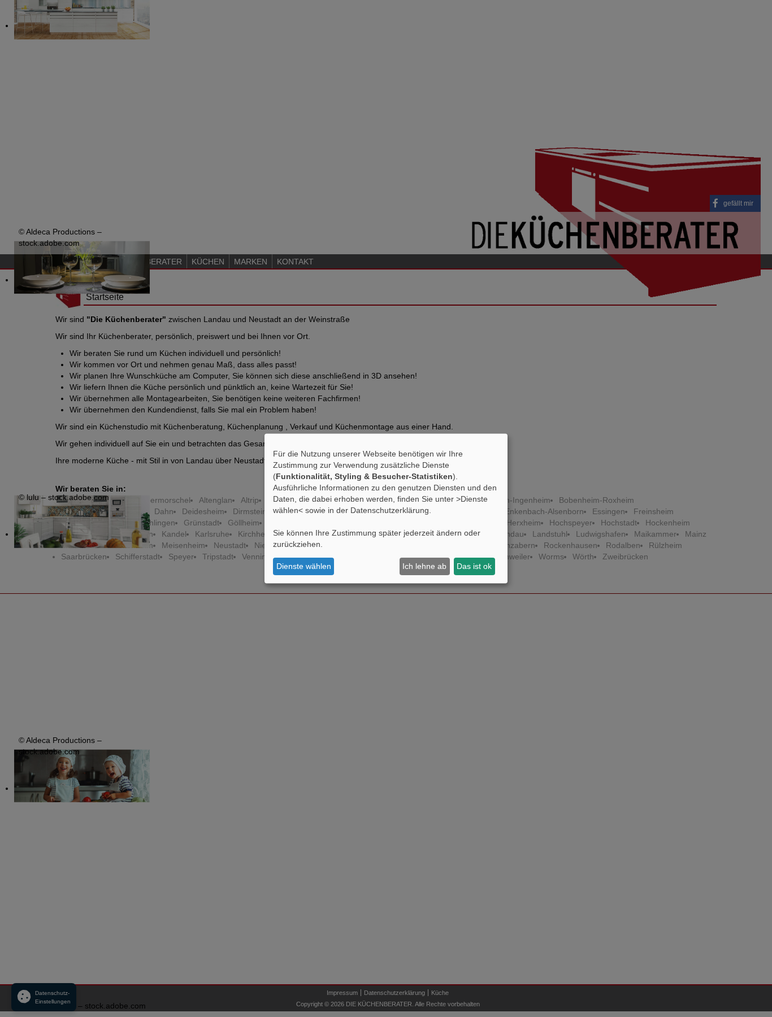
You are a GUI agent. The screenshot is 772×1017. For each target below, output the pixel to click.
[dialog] (386, 509)
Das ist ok (474, 566)
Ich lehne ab (424, 566)
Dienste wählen (303, 566)
